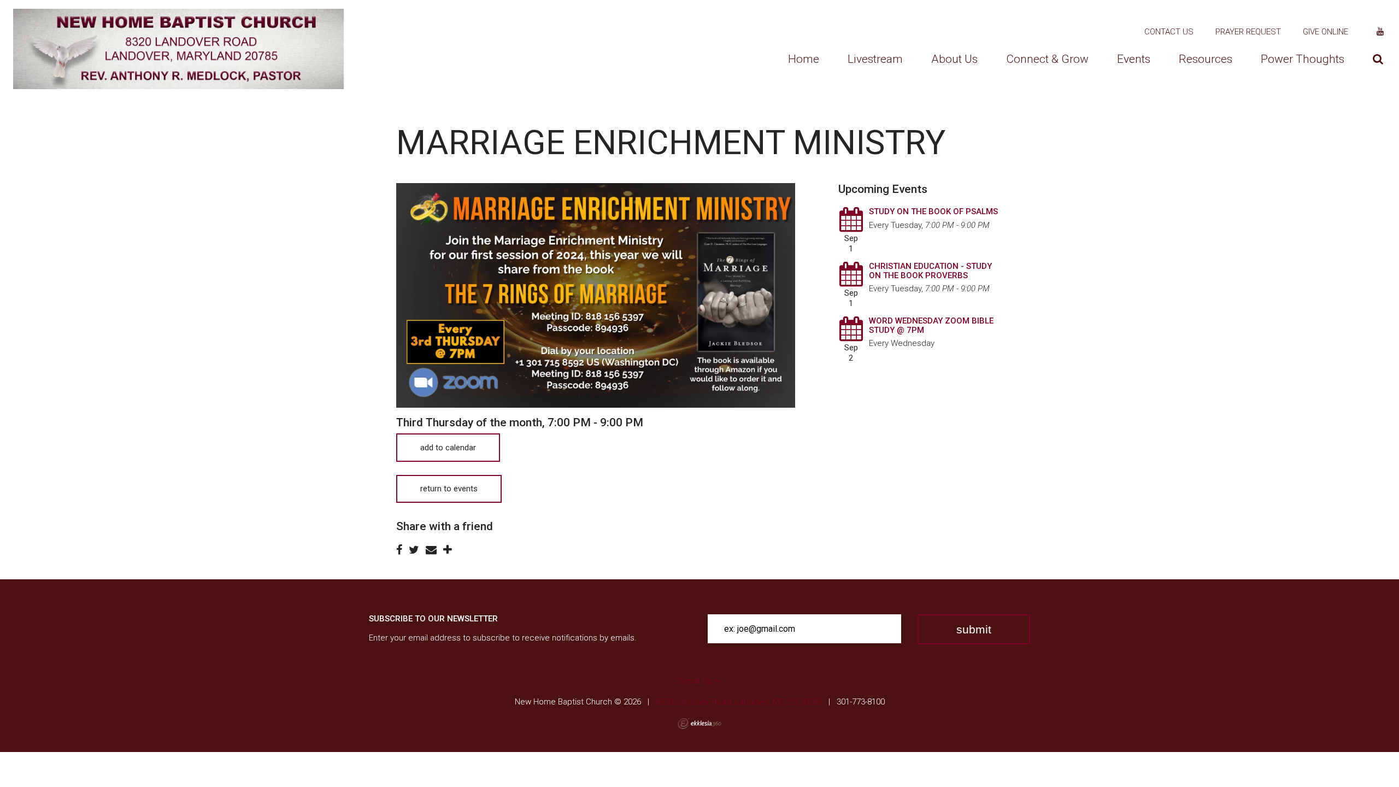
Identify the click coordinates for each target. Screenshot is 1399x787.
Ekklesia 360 (699, 723)
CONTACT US (1169, 32)
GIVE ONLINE (1325, 32)
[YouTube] (1380, 32)
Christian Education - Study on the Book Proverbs (930, 270)
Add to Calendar (448, 448)
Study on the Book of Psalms (933, 211)
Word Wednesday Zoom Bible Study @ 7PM (931, 325)
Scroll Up (697, 681)
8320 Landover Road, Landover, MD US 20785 (739, 702)
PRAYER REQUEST (1248, 32)
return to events (449, 489)
